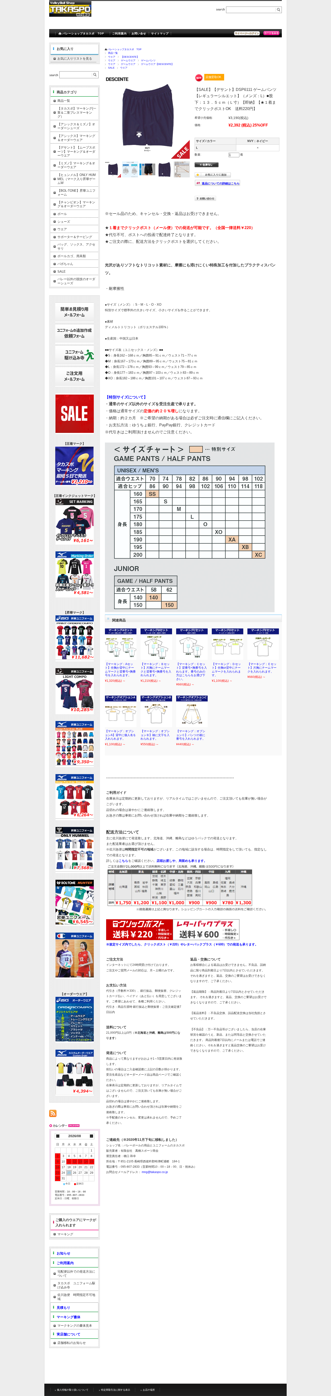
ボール (62, 214)
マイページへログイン (247, 33)
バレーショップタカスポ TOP (83, 33)
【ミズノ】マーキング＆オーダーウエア (76, 165)
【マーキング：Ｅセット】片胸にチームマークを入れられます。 (261, 667)
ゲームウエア (128, 60)
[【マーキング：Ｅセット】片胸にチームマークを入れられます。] (263, 644)
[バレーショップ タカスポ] (70, 15)
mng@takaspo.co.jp (155, 1172)
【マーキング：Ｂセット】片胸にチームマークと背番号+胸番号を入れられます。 (156, 669)
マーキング (65, 1234)
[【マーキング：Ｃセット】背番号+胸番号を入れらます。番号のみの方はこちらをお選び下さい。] (192, 644)
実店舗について (68, 1334)
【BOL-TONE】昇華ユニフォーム (76, 193)
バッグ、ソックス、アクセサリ (76, 246)
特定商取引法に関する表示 (115, 1389)
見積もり (63, 1307)
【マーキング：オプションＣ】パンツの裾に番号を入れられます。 (190, 735)
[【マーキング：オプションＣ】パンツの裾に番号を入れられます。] (192, 711)
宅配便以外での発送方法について (76, 1273)
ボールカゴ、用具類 (71, 256)
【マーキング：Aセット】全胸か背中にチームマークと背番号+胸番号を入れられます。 (120, 669)
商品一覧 (113, 53)
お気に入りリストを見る (74, 58)
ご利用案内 (119, 33)
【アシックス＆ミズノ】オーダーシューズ (76, 126)
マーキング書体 (68, 1317)
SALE (111, 67)
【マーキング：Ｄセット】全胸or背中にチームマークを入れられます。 (226, 669)
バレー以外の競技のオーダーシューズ (76, 281)
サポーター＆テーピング (74, 237)
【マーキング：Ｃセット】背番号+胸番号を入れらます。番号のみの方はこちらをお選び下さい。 (191, 671)
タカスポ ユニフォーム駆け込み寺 (76, 1285)
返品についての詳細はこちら (221, 183)
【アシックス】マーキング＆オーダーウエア (76, 138)
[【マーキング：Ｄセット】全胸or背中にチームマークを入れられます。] (227, 644)
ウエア (111, 57)
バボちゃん (65, 264)
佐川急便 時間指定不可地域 (76, 1297)
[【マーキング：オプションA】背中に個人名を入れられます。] (120, 711)
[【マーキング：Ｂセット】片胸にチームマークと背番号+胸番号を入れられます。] (156, 644)
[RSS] (52, 1114)
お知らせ (63, 1253)
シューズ (63, 221)
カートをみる (271, 33)
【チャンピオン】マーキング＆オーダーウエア (76, 204)
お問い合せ (139, 33)
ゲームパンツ (148, 60)
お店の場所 (149, 1389)
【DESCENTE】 (130, 57)
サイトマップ (160, 33)
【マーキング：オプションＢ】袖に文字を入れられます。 (155, 735)
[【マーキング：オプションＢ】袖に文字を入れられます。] (156, 711)
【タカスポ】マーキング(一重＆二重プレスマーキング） (76, 112)
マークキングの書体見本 (74, 1325)
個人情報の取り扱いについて (72, 1389)
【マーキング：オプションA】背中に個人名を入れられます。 (120, 735)
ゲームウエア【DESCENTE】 (157, 64)
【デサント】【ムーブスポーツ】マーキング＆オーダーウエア (76, 151)
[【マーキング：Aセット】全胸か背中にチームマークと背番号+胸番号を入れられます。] (120, 644)
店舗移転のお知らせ (71, 1343)
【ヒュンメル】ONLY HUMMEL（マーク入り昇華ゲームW (76, 179)
